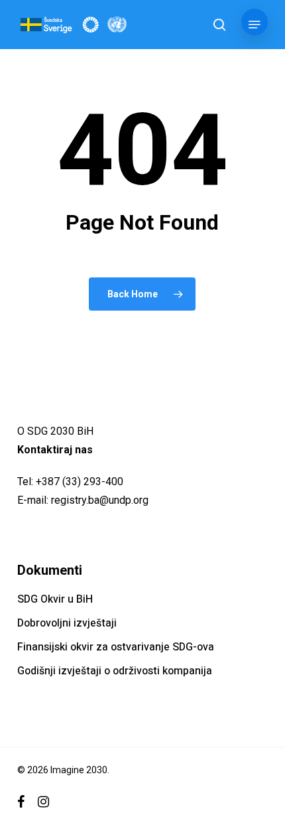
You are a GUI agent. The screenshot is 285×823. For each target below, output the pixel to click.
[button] (254, 24)
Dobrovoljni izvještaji (67, 623)
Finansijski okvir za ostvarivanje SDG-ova (115, 647)
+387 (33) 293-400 (79, 481)
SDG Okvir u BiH (55, 599)
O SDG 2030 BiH (55, 431)
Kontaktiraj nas (55, 449)
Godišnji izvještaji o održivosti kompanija (114, 671)
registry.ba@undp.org (99, 500)
